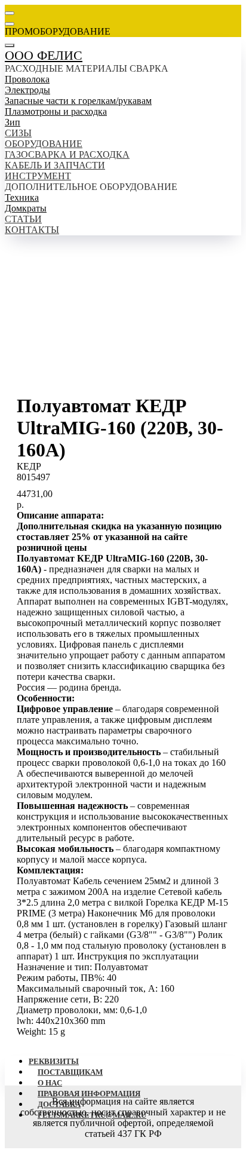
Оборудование (43, 144)
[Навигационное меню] (9, 13)
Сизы (18, 133)
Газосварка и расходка (67, 154)
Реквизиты (54, 1061)
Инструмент (38, 176)
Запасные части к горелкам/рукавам (78, 101)
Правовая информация (89, 1093)
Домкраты (26, 208)
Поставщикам (70, 1072)
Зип (12, 122)
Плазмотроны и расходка (56, 111)
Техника (22, 197)
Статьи (23, 219)
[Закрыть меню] (9, 45)
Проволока (27, 79)
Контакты (32, 230)
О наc (50, 1082)
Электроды (27, 90)
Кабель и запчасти (55, 165)
